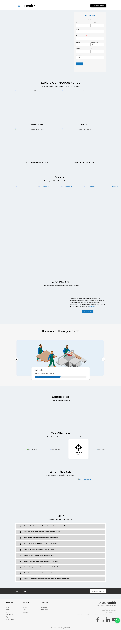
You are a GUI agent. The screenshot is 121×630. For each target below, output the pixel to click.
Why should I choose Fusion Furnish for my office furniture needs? (45, 526)
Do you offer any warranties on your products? (39, 555)
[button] (16, 359)
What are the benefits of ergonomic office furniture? (41, 538)
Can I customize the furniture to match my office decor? (42, 532)
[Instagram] (103, 620)
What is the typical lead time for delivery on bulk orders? (42, 567)
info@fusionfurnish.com (108, 610)
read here (92, 306)
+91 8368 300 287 (111, 612)
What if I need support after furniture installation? (40, 573)
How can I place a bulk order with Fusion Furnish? (39, 549)
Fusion (25, 5)
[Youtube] (114, 619)
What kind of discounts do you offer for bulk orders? (40, 543)
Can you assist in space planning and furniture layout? (42, 561)
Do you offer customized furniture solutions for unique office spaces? (46, 579)
